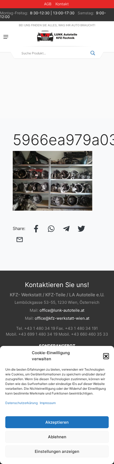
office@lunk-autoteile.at (62, 310)
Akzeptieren (57, 422)
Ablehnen (57, 436)
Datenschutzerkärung (21, 403)
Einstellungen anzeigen (57, 451)
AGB (47, 4)
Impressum (48, 403)
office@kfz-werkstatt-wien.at (62, 318)
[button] (106, 356)
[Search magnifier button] (93, 53)
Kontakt (62, 4)
